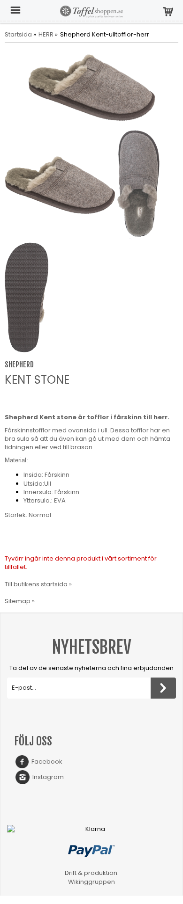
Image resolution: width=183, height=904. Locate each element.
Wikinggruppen (91, 881)
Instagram (47, 777)
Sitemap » (20, 601)
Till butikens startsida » (38, 584)
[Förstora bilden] (91, 87)
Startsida (18, 34)
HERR (45, 34)
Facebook (45, 761)
